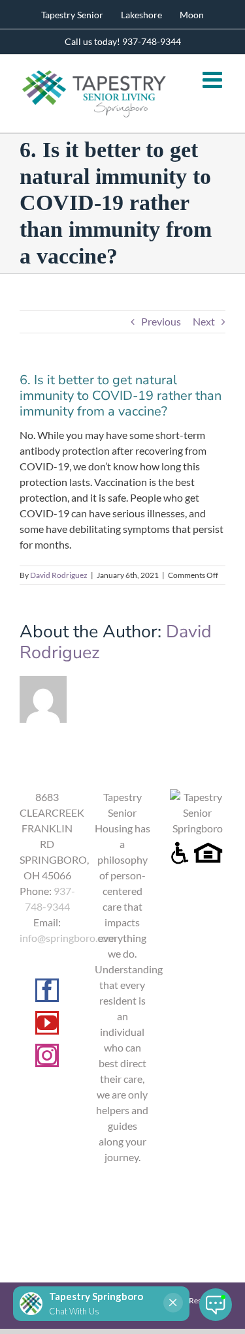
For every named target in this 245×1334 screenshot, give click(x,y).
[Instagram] (47, 1055)
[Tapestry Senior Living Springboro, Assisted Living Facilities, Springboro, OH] (122, 1201)
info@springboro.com (68, 938)
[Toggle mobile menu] (214, 79)
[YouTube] (47, 1023)
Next (204, 321)
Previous (161, 321)
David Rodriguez (59, 575)
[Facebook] (47, 990)
